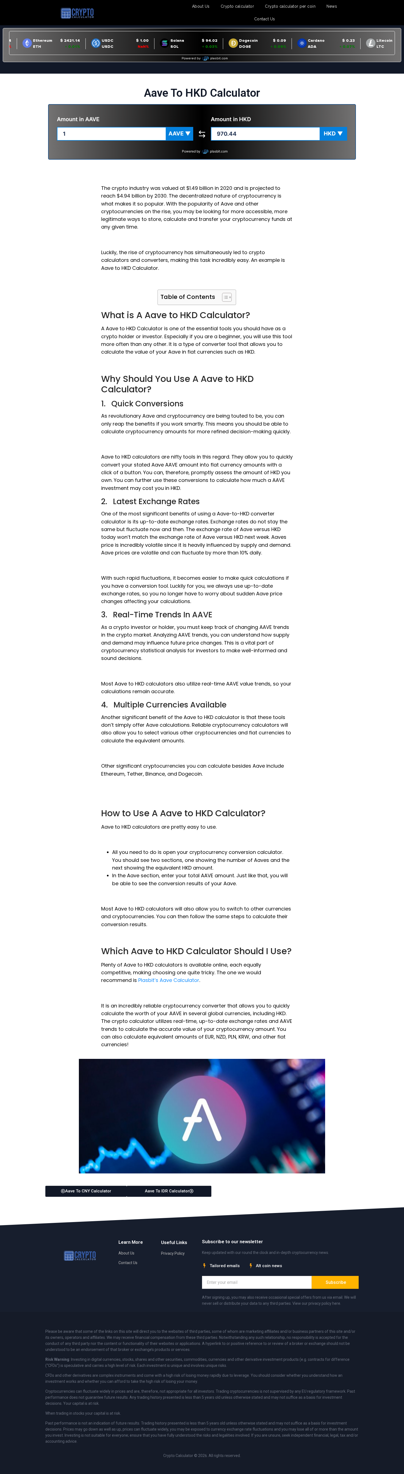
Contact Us (264, 19)
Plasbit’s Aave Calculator (168, 980)
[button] (179, 134)
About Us (201, 6)
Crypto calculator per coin (290, 6)
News (331, 6)
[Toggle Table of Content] (224, 297)
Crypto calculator (237, 6)
